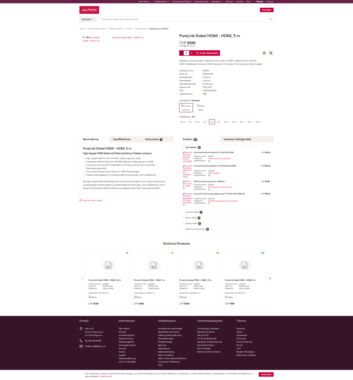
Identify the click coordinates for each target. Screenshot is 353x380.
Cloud (239, 332)
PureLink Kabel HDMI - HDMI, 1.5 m (195, 280)
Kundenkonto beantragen (170, 328)
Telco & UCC (203, 335)
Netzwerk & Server (205, 332)
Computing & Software (208, 328)
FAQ (248, 2)
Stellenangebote (126, 342)
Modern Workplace (245, 352)
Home (82, 29)
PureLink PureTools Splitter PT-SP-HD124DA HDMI (215, 166)
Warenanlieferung (127, 358)
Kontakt (239, 2)
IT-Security (241, 338)
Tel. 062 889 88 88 (93, 341)
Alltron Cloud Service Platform (172, 358)
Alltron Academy (166, 355)
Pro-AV (239, 345)
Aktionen (229, 2)
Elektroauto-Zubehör (246, 355)
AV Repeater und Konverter (220, 187)
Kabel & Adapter (116, 29)
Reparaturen (164, 348)
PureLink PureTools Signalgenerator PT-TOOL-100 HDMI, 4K (219, 194)
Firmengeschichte (127, 345)
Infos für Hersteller (127, 362)
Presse (122, 352)
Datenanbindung (166, 352)
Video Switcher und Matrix (219, 158)
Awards (122, 348)
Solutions (240, 328)
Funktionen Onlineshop (169, 362)
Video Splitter (214, 173)
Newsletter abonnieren (168, 332)
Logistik (122, 355)
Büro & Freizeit (204, 348)
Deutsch (259, 2)
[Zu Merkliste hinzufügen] (271, 53)
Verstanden (266, 374)
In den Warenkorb (209, 53)
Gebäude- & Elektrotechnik (209, 342)
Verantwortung (126, 338)
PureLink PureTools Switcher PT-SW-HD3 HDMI (214, 152)
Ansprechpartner (127, 335)
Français (270, 2)
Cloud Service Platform (182, 2)
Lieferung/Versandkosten (170, 335)
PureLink (207, 77)
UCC (238, 348)
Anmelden (266, 10)
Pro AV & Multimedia (97, 29)
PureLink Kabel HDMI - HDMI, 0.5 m (104, 280)
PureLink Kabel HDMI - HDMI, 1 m (149, 280)
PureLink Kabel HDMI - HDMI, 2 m (240, 280)
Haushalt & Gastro (206, 345)
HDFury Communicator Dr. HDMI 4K (209, 181)
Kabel (129, 29)
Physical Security (244, 342)
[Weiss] (92, 297)
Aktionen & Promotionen (208, 352)
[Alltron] (89, 10)
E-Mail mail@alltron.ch (95, 346)
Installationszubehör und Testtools (223, 201)
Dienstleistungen (201, 2)
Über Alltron (124, 328)
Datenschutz (106, 376)
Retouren (162, 345)
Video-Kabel (140, 29)
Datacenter (241, 335)
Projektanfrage (165, 342)
